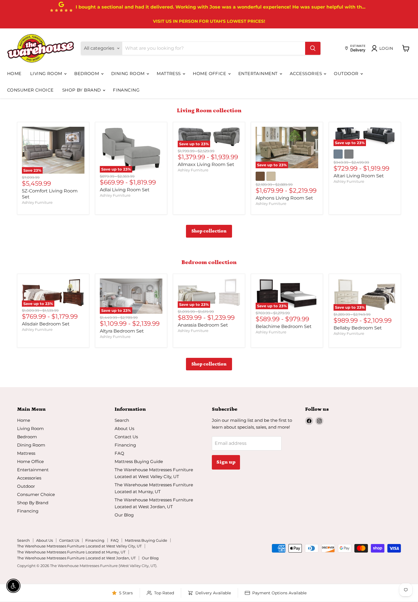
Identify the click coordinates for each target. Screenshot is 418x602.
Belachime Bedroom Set (284, 326)
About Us (124, 428)
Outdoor (347, 73)
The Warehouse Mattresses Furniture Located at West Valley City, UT (79, 546)
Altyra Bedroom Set (122, 331)
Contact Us (126, 436)
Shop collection (209, 231)
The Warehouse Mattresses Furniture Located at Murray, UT (71, 552)
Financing (126, 90)
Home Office (210, 73)
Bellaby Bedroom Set (358, 328)
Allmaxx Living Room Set (206, 164)
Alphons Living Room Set (284, 198)
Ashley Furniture (37, 202)
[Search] (312, 48)
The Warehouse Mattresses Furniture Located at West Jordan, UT (76, 558)
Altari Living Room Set (359, 175)
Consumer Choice (30, 90)
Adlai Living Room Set (125, 189)
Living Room (46, 73)
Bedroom (87, 73)
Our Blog (124, 515)
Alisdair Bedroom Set (46, 324)
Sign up (225, 462)
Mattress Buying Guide (139, 461)
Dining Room (128, 73)
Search (122, 420)
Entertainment (258, 73)
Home (14, 73)
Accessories (306, 73)
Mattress (169, 73)
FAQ (119, 453)
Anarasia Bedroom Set (203, 325)
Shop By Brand (82, 90)
